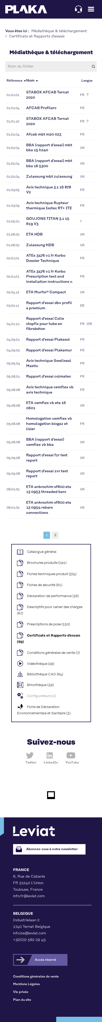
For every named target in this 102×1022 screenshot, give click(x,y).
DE (82, 305)
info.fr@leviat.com (29, 896)
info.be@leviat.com (29, 933)
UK (82, 148)
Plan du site (22, 1000)
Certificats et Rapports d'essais (37, 36)
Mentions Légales (26, 984)
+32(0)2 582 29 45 (29, 940)
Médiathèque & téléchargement (59, 31)
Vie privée (20, 992)
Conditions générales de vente (36, 976)
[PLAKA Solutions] (26, 9)
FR (82, 95)
